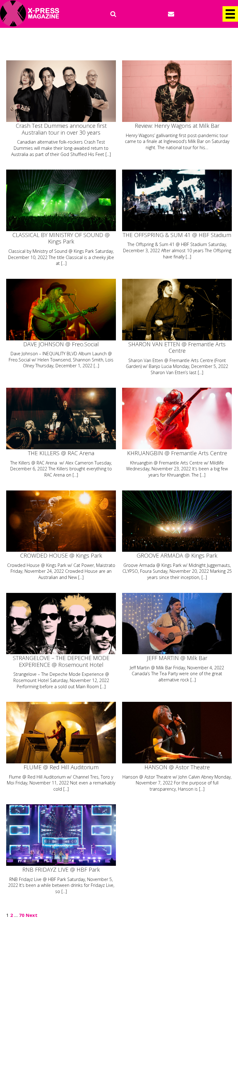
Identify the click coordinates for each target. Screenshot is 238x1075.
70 (21, 915)
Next (31, 915)
